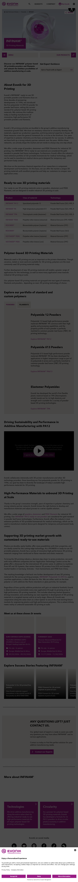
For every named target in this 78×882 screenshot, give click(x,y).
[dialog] (39, 864)
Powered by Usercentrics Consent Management (39, 879)
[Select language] (75, 850)
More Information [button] (64, 876)
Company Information (17, 870)
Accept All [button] (13, 876)
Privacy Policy (6, 870)
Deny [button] (39, 876)
